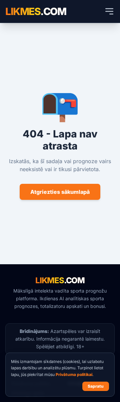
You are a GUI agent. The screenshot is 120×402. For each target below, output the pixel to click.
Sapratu (96, 386)
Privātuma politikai (74, 374)
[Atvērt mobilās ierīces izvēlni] (109, 11)
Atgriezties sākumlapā (60, 191)
